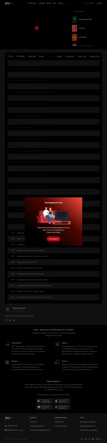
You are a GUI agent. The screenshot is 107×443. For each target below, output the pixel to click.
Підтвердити (53, 239)
